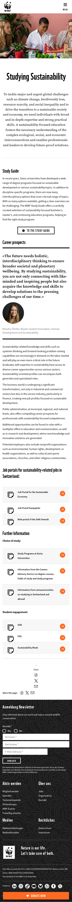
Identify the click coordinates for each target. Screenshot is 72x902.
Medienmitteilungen (13, 828)
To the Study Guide (38, 231)
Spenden (7, 795)
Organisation (45, 795)
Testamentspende (12, 800)
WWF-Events (9, 808)
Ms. (10, 731)
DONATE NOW (38, 896)
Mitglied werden (11, 791)
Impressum (44, 832)
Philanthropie (10, 804)
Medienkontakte (11, 832)
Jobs (41, 791)
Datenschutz (45, 828)
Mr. (21, 731)
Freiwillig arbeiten (12, 813)
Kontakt (43, 800)
